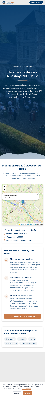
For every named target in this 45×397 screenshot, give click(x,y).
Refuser (17, 393)
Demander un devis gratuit (24, 316)
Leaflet (22, 224)
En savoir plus (26, 389)
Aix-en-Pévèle (12, 343)
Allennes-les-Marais (29, 343)
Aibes (33, 339)
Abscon (23, 339)
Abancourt (11, 339)
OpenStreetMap (31, 224)
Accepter (27, 393)
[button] (23, 202)
